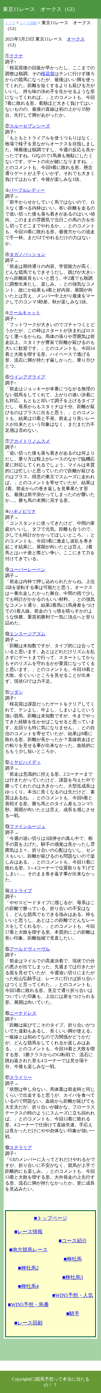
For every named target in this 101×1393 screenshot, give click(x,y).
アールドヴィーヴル (30, 949)
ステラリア (21, 1147)
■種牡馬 (73, 1259)
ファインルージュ (27, 826)
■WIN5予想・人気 (72, 1295)
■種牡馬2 (28, 1268)
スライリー (21, 1077)
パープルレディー (27, 190)
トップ (10, 23)
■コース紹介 (73, 1240)
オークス (76, 39)
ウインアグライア (27, 377)
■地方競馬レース (28, 1249)
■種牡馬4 (28, 1286)
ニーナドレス (23, 1013)
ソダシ (16, 692)
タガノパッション (27, 254)
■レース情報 (28, 1231)
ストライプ (21, 890)
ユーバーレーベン (27, 569)
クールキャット (24, 312)
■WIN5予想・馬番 (28, 1304)
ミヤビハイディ (25, 762)
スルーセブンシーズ (30, 126)
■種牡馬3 (72, 1277)
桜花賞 (47, 73)
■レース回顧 (28, 1323)
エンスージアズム (27, 633)
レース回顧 (28, 23)
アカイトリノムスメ (30, 441)
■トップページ (50, 1218)
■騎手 (72, 1313)
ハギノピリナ (22, 511)
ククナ (16, 56)
